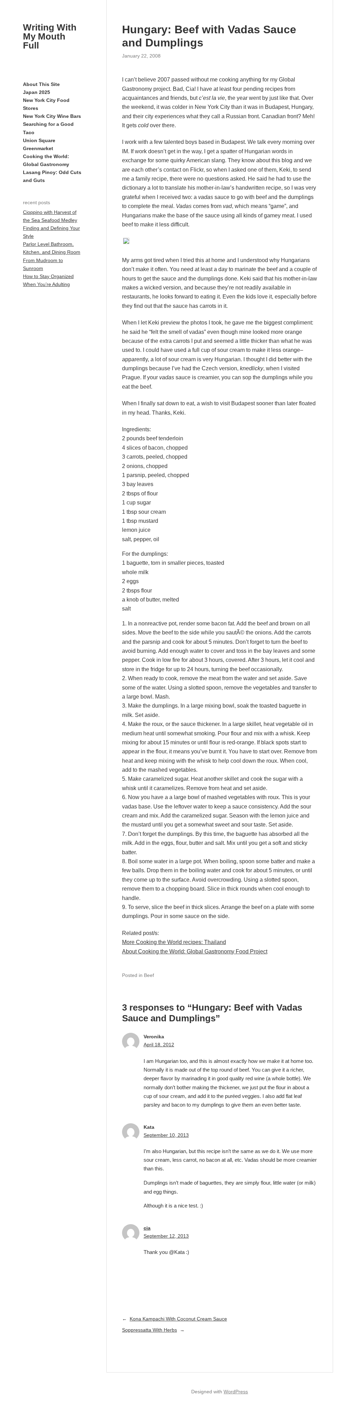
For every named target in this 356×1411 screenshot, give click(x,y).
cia (147, 1228)
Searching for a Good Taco (48, 128)
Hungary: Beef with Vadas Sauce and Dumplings (209, 36)
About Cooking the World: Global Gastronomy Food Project (194, 951)
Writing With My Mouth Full (49, 36)
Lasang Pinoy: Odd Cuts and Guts (52, 176)
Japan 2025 (36, 92)
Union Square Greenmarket (39, 144)
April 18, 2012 (159, 1044)
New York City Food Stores (46, 104)
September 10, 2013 (166, 1135)
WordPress (236, 1391)
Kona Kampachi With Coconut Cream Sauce (178, 1319)
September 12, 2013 (166, 1236)
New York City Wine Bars (52, 116)
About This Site (41, 84)
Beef (149, 975)
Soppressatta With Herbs (149, 1330)
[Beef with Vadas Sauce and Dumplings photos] (126, 242)
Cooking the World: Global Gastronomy (46, 160)
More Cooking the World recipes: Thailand (174, 942)
